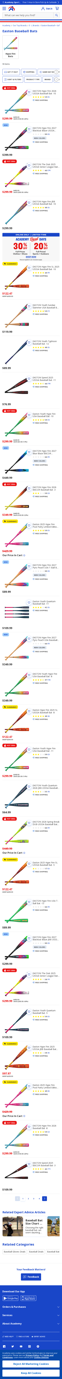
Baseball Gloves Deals (14, 1251)
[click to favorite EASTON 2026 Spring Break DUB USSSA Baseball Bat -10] (29, 823)
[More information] (24, 555)
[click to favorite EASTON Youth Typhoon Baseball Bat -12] (29, 342)
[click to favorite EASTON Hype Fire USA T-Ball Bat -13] (29, 902)
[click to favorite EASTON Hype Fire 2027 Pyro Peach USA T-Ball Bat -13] (29, 566)
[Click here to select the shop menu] (4, 8)
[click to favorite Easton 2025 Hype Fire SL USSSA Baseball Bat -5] (29, 863)
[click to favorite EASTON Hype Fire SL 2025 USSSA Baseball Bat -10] (29, 268)
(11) (49, 1169)
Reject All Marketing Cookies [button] (31, 1364)
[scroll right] (56, 72)
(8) (49, 1053)
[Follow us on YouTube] (21, 1346)
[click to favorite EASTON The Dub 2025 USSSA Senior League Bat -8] (29, 974)
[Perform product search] (57, 15)
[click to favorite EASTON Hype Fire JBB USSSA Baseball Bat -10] (29, 202)
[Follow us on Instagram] (29, 1346)
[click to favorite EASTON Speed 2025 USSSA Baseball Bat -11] (29, 378)
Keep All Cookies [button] (31, 1373)
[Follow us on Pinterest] (38, 1346)
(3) (49, 530)
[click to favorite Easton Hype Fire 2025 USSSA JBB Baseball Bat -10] (29, 1047)
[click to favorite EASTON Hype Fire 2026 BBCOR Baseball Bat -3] (29, 488)
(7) (49, 311)
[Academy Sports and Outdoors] (11, 8)
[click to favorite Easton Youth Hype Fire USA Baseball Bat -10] (29, 415)
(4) (49, 420)
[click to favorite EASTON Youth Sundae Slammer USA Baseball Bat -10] (29, 306)
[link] (17, 1198)
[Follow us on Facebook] (4, 1346)
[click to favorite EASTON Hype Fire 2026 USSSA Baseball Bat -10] (29, 92)
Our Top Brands (20, 26)
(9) (49, 273)
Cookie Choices (41, 1357)
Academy (6, 26)
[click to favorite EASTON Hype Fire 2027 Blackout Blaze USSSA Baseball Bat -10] (29, 129)
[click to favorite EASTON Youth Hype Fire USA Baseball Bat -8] (29, 675)
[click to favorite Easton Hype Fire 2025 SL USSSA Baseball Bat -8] (29, 711)
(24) (49, 170)
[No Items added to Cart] (57, 8)
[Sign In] (43, 8)
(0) (49, 134)
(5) (49, 97)
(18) (49, 383)
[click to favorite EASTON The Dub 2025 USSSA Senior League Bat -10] (29, 165)
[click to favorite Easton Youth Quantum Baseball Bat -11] (29, 602)
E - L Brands (34, 26)
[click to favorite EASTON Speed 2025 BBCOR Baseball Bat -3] (29, 1164)
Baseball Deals (36, 1251)
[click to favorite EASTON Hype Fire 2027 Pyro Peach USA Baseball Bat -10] (29, 638)
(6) (49, 716)
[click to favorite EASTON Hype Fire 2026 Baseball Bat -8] (29, 1127)
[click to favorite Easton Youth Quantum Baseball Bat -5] (29, 1011)
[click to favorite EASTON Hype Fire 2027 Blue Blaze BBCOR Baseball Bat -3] (29, 452)
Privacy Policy (32, 1355)
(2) (49, 493)
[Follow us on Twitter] (12, 1346)
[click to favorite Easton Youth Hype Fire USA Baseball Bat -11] (29, 749)
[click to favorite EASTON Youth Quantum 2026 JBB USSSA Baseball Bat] (29, 786)
